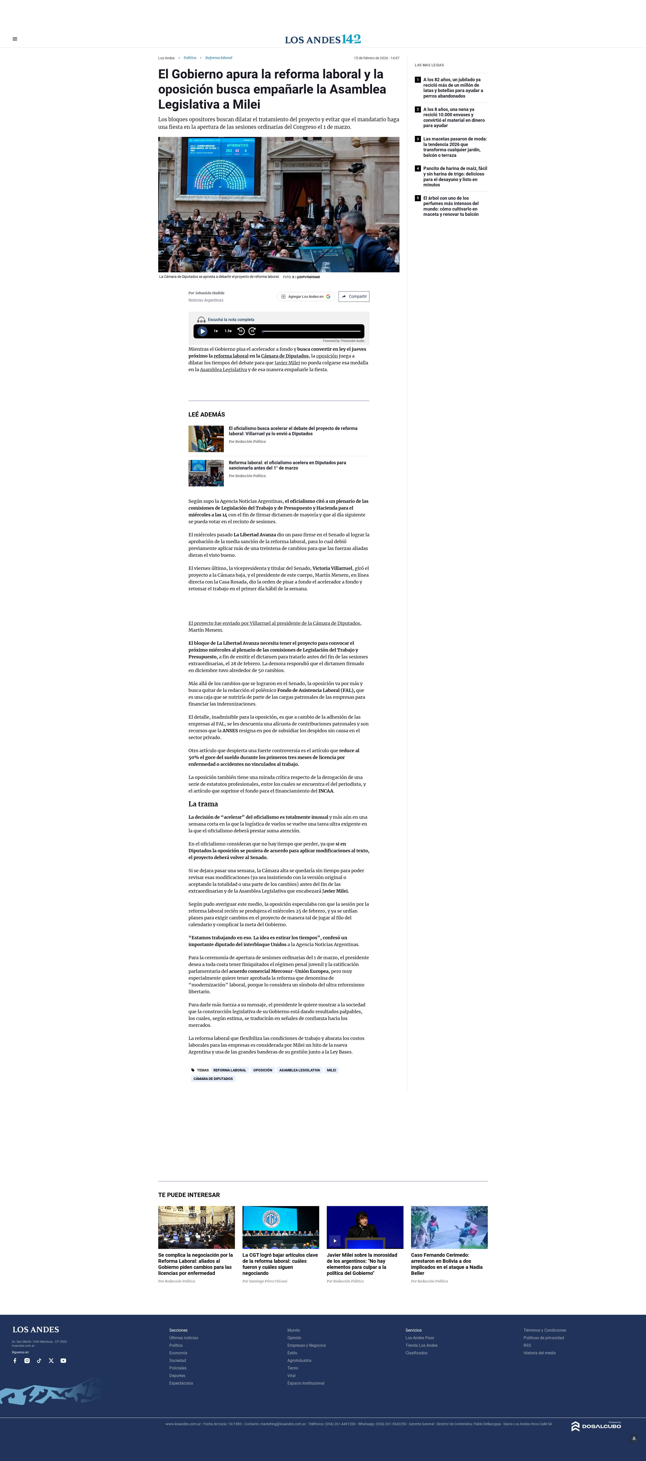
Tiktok (39, 1361)
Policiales (177, 1368)
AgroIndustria (299, 1360)
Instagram (27, 1361)
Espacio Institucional (306, 1383)
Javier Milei (287, 363)
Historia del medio (540, 1353)
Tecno (292, 1368)
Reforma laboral (229, 1070)
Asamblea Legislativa (223, 369)
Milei (331, 1070)
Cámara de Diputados (285, 356)
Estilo (292, 1353)
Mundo (293, 1330)
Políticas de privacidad (544, 1337)
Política (190, 57)
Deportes (177, 1375)
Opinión (294, 1337)
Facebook (15, 1361)
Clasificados (416, 1353)
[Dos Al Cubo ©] (596, 1430)
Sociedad (177, 1360)
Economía (178, 1353)
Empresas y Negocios (306, 1345)
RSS (527, 1345)
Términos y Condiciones (545, 1330)
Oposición (262, 1070)
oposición (327, 356)
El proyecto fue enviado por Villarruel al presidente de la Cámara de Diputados (274, 623)
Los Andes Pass (420, 1337)
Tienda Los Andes (422, 1345)
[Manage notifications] (634, 1439)
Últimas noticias (183, 1337)
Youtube (63, 1361)
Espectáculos (181, 1383)
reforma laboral (231, 356)
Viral (291, 1375)
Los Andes (166, 58)
